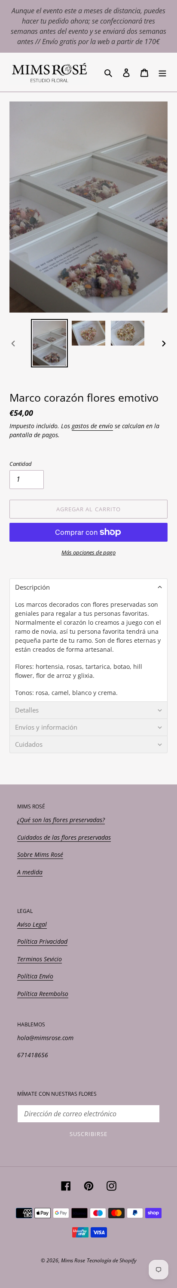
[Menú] (162, 72)
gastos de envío (92, 426)
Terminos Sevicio (39, 959)
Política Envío (35, 976)
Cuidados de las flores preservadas (64, 837)
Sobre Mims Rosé (40, 854)
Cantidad (20, 464)
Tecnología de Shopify (112, 1260)
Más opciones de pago (88, 552)
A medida (30, 872)
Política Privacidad (42, 941)
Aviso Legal (32, 924)
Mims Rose (73, 1260)
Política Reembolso (42, 994)
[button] (88, 587)
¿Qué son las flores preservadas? (61, 820)
